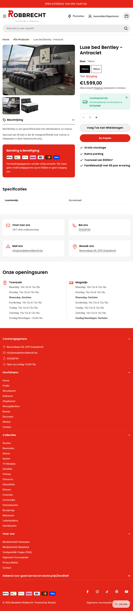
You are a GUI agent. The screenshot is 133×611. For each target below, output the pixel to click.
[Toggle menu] (4, 16)
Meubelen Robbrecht (22, 602)
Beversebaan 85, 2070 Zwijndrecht (97, 250)
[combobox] (66, 28)
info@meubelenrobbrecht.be (27, 250)
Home (6, 39)
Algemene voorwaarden (99, 602)
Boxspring (91, 76)
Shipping (98, 88)
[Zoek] (126, 28)
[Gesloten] (126, 97)
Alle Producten (21, 39)
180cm (96, 69)
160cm (85, 69)
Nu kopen (105, 138)
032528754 (84, 229)
